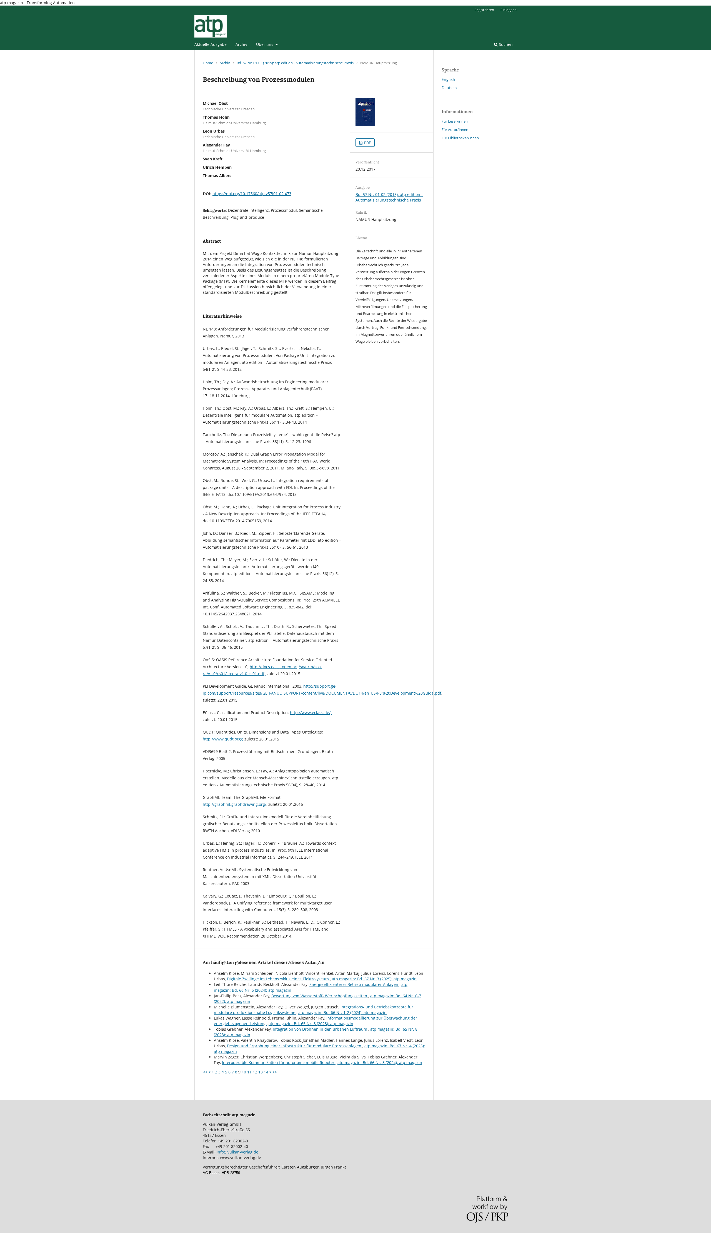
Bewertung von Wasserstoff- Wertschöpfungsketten (319, 995)
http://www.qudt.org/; (223, 739)
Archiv (241, 44)
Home (208, 62)
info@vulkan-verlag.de (237, 1152)
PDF (367, 142)
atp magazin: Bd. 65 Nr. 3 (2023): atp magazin (311, 1023)
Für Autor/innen (455, 129)
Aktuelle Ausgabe (210, 44)
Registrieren (484, 9)
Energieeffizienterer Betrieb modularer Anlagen (354, 984)
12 (255, 1072)
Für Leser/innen (455, 121)
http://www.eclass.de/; (311, 712)
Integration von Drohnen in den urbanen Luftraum (320, 1029)
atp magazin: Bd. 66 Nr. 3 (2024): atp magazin (379, 1062)
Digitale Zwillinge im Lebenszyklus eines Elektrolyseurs (278, 978)
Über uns (265, 44)
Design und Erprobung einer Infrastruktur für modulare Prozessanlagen (294, 1045)
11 (249, 1072)
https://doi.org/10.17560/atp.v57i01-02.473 (251, 193)
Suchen (505, 44)
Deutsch (449, 87)
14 (266, 1072)
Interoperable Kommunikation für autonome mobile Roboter (279, 1062)
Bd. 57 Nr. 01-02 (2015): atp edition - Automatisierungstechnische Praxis (295, 62)
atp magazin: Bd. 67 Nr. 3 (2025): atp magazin (374, 978)
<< (205, 1072)
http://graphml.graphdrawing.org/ (234, 804)
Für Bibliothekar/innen (460, 137)
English (448, 79)
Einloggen (508, 9)
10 (244, 1072)
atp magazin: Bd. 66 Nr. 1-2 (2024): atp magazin (342, 1012)
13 (260, 1072)
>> (275, 1072)
